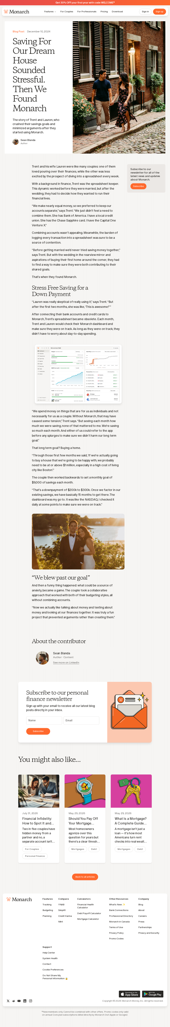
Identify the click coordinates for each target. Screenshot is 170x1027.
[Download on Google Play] (152, 994)
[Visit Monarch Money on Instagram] (30, 1000)
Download (117, 11)
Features (49, 11)
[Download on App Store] (129, 994)
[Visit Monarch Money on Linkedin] (24, 1000)
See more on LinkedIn (66, 662)
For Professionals (86, 11)
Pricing (104, 11)
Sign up (159, 11)
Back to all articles (85, 876)
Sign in (145, 11)
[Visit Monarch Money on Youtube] (19, 1001)
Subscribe (138, 186)
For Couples (66, 11)
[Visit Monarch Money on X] (8, 1001)
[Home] (16, 11)
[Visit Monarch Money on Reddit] (13, 1001)
